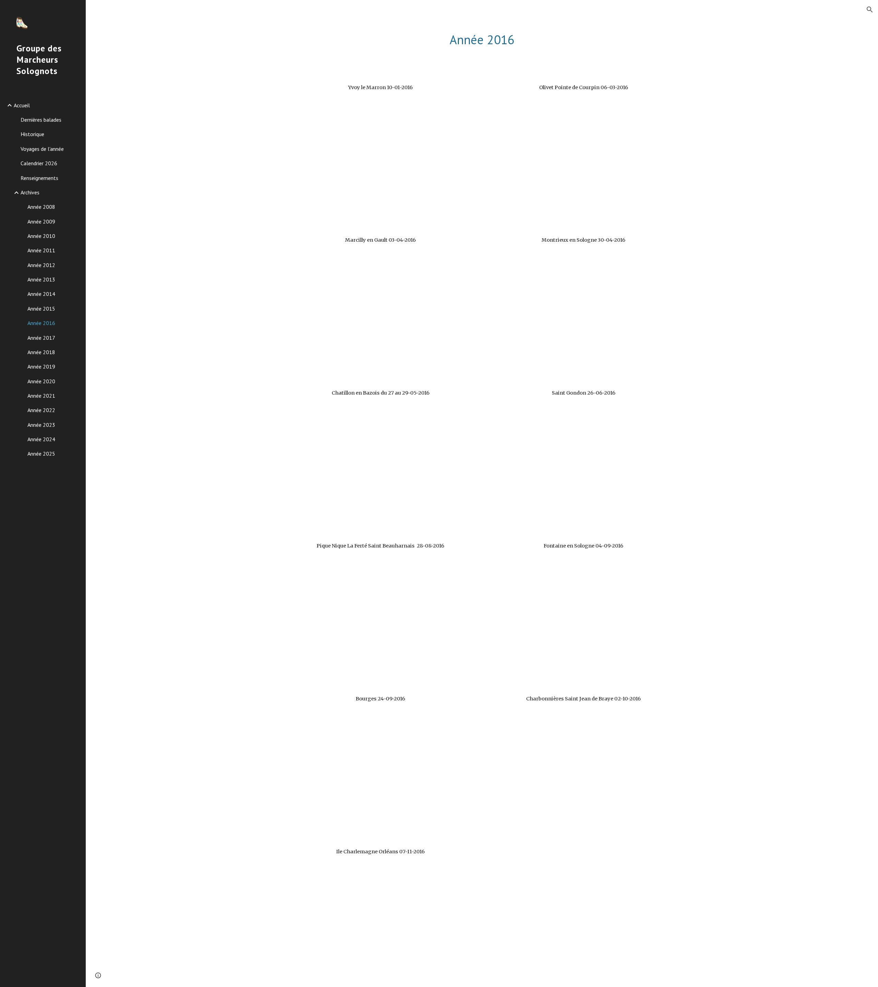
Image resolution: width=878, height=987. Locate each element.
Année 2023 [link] (41, 424)
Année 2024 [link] (41, 439)
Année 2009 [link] (41, 221)
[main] (482, 40)
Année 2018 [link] (41, 352)
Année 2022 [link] (41, 410)
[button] (870, 9)
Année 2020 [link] (41, 381)
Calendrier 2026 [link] (39, 163)
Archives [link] (30, 192)
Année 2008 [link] (41, 206)
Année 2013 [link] (41, 279)
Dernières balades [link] (41, 119)
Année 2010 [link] (41, 235)
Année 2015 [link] (41, 308)
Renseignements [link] (39, 177)
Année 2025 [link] (41, 453)
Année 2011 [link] (41, 250)
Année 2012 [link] (41, 265)
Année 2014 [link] (41, 293)
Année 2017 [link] (41, 337)
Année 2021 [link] (41, 395)
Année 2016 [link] (41, 323)
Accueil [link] (22, 105)
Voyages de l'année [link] (42, 148)
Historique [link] (32, 134)
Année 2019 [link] (41, 366)
